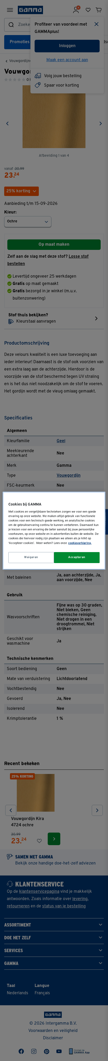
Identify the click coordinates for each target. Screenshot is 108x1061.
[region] (54, 530)
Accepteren (76, 557)
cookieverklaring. (79, 543)
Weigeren (31, 557)
